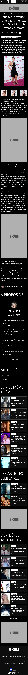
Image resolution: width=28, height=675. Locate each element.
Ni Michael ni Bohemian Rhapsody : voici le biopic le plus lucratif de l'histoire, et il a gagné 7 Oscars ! (18, 403)
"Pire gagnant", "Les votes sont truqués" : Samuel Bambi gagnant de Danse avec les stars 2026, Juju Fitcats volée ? (18, 439)
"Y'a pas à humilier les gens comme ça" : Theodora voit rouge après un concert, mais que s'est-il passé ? (18, 501)
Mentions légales (5, 656)
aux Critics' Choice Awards (12, 199)
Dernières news (7, 13)
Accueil (2, 13)
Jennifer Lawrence (14, 13)
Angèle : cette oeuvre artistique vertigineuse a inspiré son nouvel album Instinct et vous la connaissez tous (18, 599)
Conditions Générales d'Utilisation (9, 654)
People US (5, 376)
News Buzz (5, 379)
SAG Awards (17, 173)
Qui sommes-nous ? (20, 654)
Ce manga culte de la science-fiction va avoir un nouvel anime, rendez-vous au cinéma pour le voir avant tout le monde (19, 463)
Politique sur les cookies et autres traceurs (17, 656)
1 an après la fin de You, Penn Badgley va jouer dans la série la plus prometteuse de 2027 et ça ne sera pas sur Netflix (18, 575)
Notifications (7, 663)
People (15, 376)
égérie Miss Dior (13, 271)
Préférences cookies (19, 663)
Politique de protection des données (13, 658)
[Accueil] (11, 1)
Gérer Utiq (13, 663)
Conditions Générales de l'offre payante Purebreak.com (13, 661)
